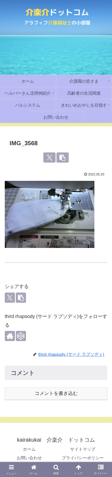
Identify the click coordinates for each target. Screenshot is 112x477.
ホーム (29, 449)
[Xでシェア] (49, 157)
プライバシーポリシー (83, 457)
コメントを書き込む (56, 393)
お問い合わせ (29, 457)
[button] (62, 157)
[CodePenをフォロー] (21, 336)
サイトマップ (82, 449)
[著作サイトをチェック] (10, 336)
